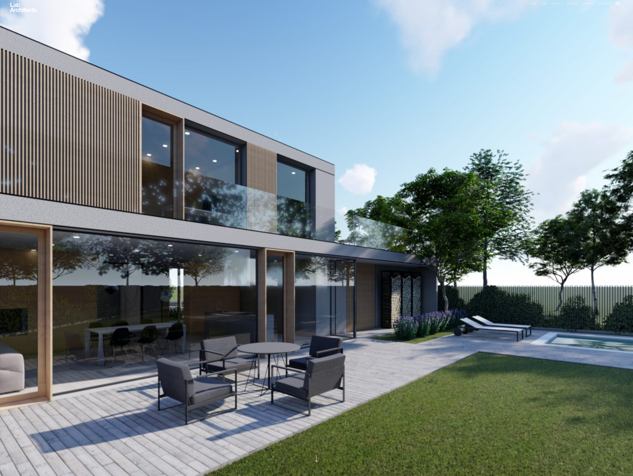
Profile (556, 3)
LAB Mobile (587, 3)
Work (544, 3)
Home (533, 3)
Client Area (605, 3)
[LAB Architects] (24, 7)
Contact (572, 3)
